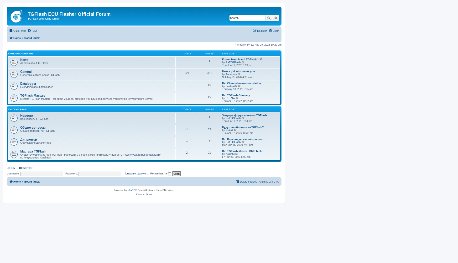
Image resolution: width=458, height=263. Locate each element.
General (26, 72)
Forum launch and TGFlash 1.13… (243, 59)
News (24, 60)
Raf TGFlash (233, 62)
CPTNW (230, 98)
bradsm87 (231, 86)
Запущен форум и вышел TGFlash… (246, 115)
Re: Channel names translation (241, 83)
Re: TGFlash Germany (236, 95)
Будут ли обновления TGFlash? (243, 127)
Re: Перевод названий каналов (242, 139)
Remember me (159, 173)
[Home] (18, 15)
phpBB (131, 190)
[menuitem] (32, 31)
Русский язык (17, 109)
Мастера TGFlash (33, 151)
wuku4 (229, 130)
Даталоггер (28, 139)
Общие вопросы (33, 127)
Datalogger (28, 83)
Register (25, 168)
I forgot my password (136, 173)
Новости (26, 115)
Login (11, 168)
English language (20, 53)
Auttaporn (231, 74)
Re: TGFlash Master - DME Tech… (243, 151)
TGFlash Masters (32, 95)
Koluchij (230, 154)
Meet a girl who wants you (238, 71)
